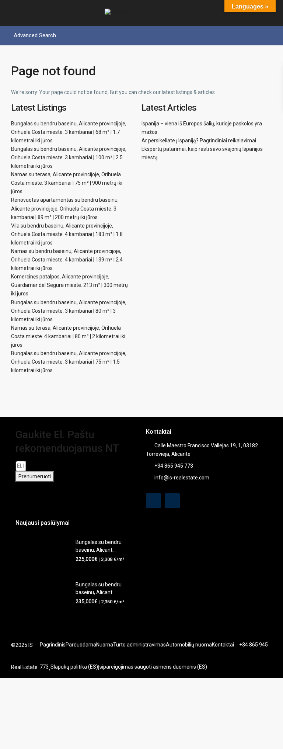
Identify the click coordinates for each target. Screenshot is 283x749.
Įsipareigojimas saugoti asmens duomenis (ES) (152, 667)
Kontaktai (223, 645)
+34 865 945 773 (173, 466)
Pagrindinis (53, 645)
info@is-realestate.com (181, 478)
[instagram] (172, 500)
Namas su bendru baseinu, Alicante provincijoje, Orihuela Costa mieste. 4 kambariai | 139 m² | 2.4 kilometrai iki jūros (67, 259)
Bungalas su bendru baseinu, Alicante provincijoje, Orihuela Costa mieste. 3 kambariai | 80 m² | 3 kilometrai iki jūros (68, 310)
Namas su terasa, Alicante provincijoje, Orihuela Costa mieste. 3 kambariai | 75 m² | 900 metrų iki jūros (66, 182)
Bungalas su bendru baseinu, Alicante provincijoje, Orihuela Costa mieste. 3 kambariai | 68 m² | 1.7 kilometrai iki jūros (68, 132)
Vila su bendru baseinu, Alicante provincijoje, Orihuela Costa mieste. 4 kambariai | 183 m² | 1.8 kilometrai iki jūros (67, 234)
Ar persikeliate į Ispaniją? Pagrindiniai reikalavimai (199, 140)
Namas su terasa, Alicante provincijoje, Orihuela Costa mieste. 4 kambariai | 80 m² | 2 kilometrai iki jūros (68, 336)
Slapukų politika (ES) (74, 667)
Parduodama (81, 645)
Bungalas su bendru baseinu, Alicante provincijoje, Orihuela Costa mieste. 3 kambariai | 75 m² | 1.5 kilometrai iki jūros (68, 361)
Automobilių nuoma (189, 645)
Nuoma (104, 645)
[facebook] (153, 500)
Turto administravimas (139, 645)
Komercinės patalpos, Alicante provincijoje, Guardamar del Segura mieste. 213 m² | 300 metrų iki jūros (69, 285)
